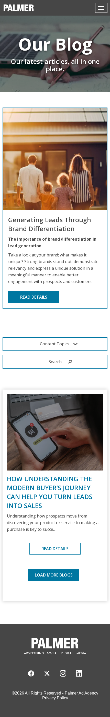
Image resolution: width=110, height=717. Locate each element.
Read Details (33, 297)
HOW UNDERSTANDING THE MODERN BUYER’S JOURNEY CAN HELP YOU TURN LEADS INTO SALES (49, 492)
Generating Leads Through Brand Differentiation (49, 224)
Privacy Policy (55, 698)
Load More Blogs (54, 575)
